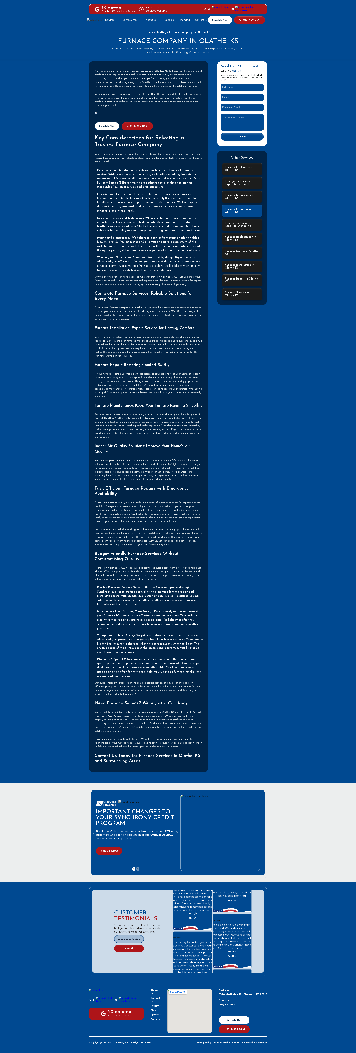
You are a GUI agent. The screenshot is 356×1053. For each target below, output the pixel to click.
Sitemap (235, 1042)
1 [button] (133, 869)
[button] (111, 20)
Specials (156, 1014)
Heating (161, 32)
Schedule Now (220, 20)
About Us (154, 992)
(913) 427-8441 (237, 71)
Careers (155, 1019)
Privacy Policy (204, 1042)
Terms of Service (221, 1042)
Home (149, 32)
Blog (153, 1010)
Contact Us (155, 1000)
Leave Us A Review (129, 939)
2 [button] (137, 869)
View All (129, 948)
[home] (96, 20)
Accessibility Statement (254, 1042)
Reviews (156, 1006)
